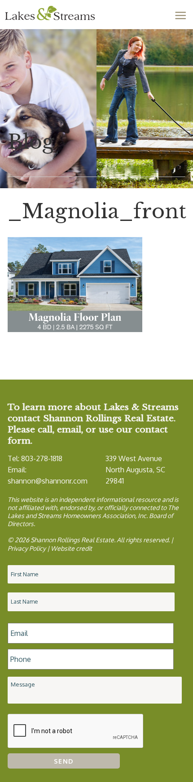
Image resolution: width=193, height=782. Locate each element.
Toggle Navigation (180, 15)
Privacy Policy (27, 548)
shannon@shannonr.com (48, 480)
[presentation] (76, 731)
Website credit (71, 548)
